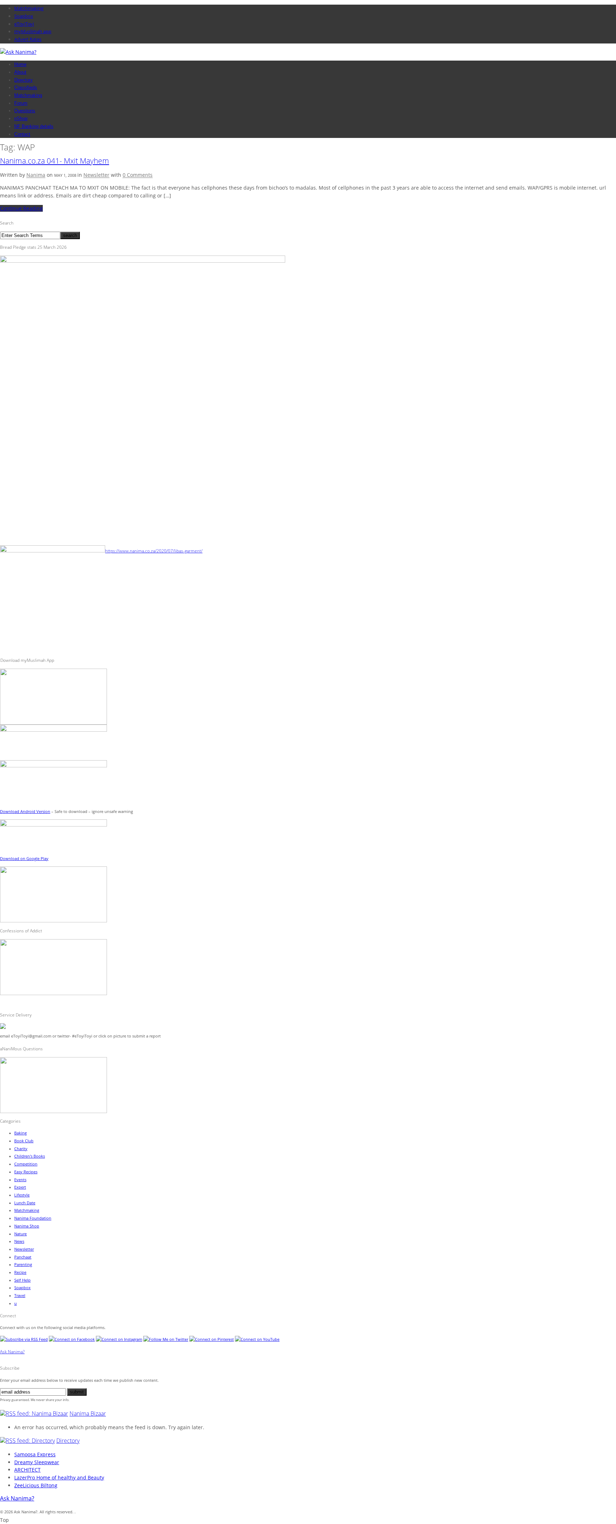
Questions (24, 110)
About (20, 72)
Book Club (24, 1140)
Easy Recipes (25, 1171)
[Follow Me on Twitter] (165, 1339)
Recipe (20, 1272)
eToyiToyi (24, 24)
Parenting (23, 1264)
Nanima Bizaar (88, 1413)
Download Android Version (25, 811)
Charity (20, 1148)
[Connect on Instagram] (119, 1339)
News (19, 1241)
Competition (25, 1164)
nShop (20, 118)
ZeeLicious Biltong (35, 1485)
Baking (20, 1133)
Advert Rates (27, 39)
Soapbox (23, 16)
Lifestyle (22, 1195)
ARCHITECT (27, 1469)
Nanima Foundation (32, 1218)
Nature (20, 1233)
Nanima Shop (26, 1226)
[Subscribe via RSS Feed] (24, 1339)
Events (20, 1179)
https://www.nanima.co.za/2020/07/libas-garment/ (153, 551)
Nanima (35, 174)
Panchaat (22, 1257)
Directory (23, 80)
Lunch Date (24, 1202)
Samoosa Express (35, 1454)
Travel (19, 1295)
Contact (22, 134)
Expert (20, 1187)
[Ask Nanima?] (18, 51)
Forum (20, 103)
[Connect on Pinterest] (211, 1339)
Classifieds (25, 87)
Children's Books (29, 1156)
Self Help (22, 1280)
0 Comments (138, 174)
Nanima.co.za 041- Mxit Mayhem (54, 161)
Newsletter (96, 174)
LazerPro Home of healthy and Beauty (59, 1477)
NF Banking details (33, 126)
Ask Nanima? (12, 1352)
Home (20, 64)
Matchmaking (28, 8)
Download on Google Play (24, 858)
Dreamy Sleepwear (36, 1462)
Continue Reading (21, 208)
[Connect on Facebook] (72, 1339)
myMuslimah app (32, 31)
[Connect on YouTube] (257, 1339)
